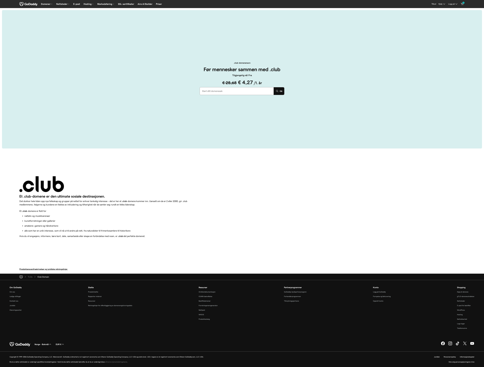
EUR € (58, 344)
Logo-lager (461, 323)
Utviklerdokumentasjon (207, 292)
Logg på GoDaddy (379, 292)
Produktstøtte (93, 292)
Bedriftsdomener (205, 301)
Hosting (460, 314)
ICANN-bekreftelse (205, 296)
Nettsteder (461, 301)
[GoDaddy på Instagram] (450, 345)
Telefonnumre (462, 328)
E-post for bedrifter (464, 305)
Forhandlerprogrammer (292, 296)
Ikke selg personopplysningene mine (461, 362)
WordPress (461, 310)
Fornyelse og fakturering (382, 296)
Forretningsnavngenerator (208, 305)
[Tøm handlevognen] (462, 4)
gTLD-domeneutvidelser (465, 296)
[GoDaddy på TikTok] (457, 345)
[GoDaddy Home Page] (20, 344)
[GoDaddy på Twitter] (465, 345)
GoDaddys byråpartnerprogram (295, 292)
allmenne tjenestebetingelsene (116, 362)
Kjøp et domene (462, 292)
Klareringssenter (16, 310)
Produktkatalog (204, 319)
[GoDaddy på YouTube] (472, 345)
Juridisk (12, 305)
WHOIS (201, 314)
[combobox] (236, 91)
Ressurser (91, 301)
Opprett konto (378, 301)
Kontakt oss (14, 301)
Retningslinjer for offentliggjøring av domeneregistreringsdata (110, 305)
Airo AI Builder (145, 4)
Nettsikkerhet (462, 319)
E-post (76, 4)
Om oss (12, 292)
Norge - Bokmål (42, 344)
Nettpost (202, 310)
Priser (159, 4)
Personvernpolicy (450, 357)
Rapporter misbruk (95, 296)
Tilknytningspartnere (291, 301)
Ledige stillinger (15, 296)
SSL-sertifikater (126, 4)
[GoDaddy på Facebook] (443, 345)
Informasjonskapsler (467, 357)
